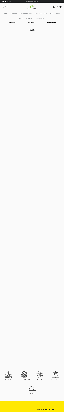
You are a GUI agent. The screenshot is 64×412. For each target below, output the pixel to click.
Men (51, 13)
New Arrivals (14, 13)
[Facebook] (3, 1)
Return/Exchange (40, 18)
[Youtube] (5, 1)
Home (5, 13)
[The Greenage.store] (32, 6)
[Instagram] (7, 1)
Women (58, 13)
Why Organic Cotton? (41, 13)
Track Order (29, 18)
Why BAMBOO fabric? (26, 13)
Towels (21, 18)
